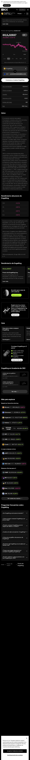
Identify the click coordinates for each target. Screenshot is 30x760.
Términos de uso (12, 166)
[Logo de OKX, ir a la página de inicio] (4, 9)
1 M (25, 58)
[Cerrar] (26, 738)
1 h (12, 58)
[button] (17, 10)
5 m (9, 58)
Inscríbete (22, 9)
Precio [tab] (20, 13)
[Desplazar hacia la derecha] (24, 14)
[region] (15, 748)
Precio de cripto (9, 564)
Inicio (2, 564)
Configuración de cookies (15, 755)
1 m (5, 58)
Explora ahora (15, 295)
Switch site (7, 5)
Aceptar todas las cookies (15, 751)
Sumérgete (6, 339)
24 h (21, 58)
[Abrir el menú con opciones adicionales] (28, 10)
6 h (17, 58)
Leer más (5, 24)
